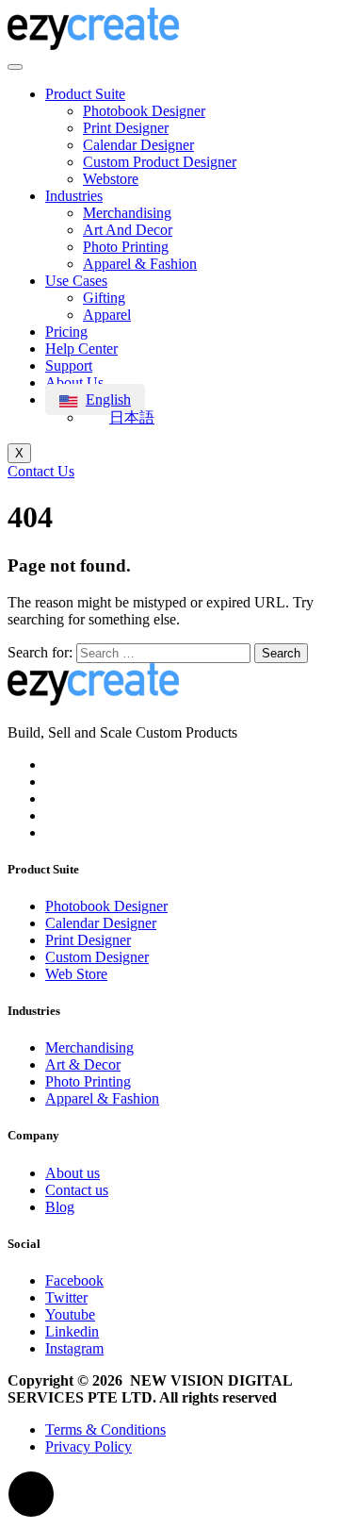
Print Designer (126, 128)
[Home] (93, 45)
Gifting (104, 298)
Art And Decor (127, 230)
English (108, 399)
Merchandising (127, 213)
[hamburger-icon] (15, 67)
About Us (74, 382)
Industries (74, 196)
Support (68, 365)
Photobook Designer (144, 111)
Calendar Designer (138, 145)
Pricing (66, 332)
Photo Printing (126, 247)
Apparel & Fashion (140, 264)
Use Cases (76, 281)
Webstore (110, 179)
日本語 (131, 417)
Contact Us (41, 471)
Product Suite (85, 94)
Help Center (81, 349)
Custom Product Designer (159, 162)
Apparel (107, 315)
